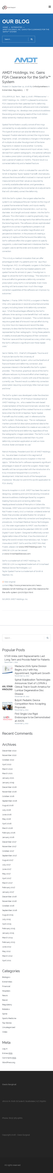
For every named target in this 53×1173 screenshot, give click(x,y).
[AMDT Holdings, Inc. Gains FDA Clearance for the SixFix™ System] (26, 60)
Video (4, 1032)
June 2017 (6, 869)
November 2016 (9, 901)
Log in (5, 1049)
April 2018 (6, 823)
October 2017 (8, 851)
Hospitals (6, 991)
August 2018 (8, 805)
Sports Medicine (9, 1018)
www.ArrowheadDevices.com (17, 554)
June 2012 (6, 947)
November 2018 (9, 792)
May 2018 (6, 819)
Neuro (5, 995)
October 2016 (8, 906)
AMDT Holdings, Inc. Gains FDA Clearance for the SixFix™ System (26, 77)
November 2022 (9, 755)
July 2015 (6, 919)
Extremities (16, 27)
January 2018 (8, 837)
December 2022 (9, 751)
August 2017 (7, 860)
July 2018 (6, 810)
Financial (6, 986)
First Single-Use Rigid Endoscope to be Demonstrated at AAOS (32, 717)
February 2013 (8, 942)
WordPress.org (8, 1062)
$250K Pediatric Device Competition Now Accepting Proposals (30, 704)
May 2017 (6, 874)
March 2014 (7, 938)
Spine (4, 1014)
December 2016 (9, 896)
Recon (5, 1000)
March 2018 (7, 828)
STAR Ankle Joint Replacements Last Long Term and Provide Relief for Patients (27, 658)
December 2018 (9, 787)
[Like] (27, 90)
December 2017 (9, 842)
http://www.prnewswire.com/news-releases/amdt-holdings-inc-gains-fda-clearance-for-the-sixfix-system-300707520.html (25, 589)
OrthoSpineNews (40, 86)
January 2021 (8, 778)
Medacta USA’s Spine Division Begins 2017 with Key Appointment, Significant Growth (32, 670)
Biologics (6, 977)
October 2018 (8, 796)
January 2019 (8, 782)
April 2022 (6, 764)
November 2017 (9, 846)
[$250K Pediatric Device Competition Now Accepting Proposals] (7, 705)
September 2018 (9, 801)
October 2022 (8, 760)
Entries (7, 1053)
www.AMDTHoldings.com (30, 547)
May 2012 (6, 951)
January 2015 (8, 933)
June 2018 (6, 814)
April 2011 (6, 960)
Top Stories (7, 1023)
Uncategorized (8, 1027)
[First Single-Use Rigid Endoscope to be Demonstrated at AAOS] (7, 718)
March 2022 (7, 769)
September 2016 (9, 910)
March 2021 (7, 773)
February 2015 (8, 928)
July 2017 (6, 865)
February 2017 (8, 887)
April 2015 (6, 924)
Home (5, 27)
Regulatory (18, 90)
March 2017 (7, 883)
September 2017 (9, 855)
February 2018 (8, 833)
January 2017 (8, 892)
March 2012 (7, 956)
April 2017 (6, 878)
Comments (9, 1058)
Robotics (6, 1009)
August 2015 (7, 915)
